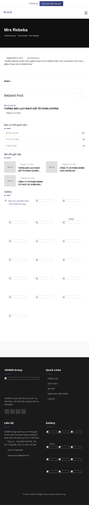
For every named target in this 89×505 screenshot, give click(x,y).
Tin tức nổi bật (12, 139)
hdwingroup (34, 58)
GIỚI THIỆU (53, 383)
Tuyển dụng (11, 145)
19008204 (33, 3)
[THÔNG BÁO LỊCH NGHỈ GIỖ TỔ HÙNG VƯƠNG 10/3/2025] (10, 167)
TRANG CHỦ (53, 378)
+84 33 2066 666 (15, 450)
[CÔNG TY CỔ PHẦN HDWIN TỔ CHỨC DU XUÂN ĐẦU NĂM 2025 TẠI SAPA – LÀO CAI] (10, 181)
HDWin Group (60, 494)
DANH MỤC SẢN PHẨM (58, 393)
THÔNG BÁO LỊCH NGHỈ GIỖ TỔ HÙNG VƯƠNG (31, 108)
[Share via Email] (20, 81)
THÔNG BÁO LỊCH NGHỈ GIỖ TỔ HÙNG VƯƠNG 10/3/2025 (29, 171)
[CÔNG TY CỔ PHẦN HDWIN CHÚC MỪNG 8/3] (51, 167)
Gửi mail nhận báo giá (51, 3)
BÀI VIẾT (51, 388)
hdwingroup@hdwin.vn (18, 455)
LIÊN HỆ (51, 399)
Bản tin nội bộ (10, 105)
